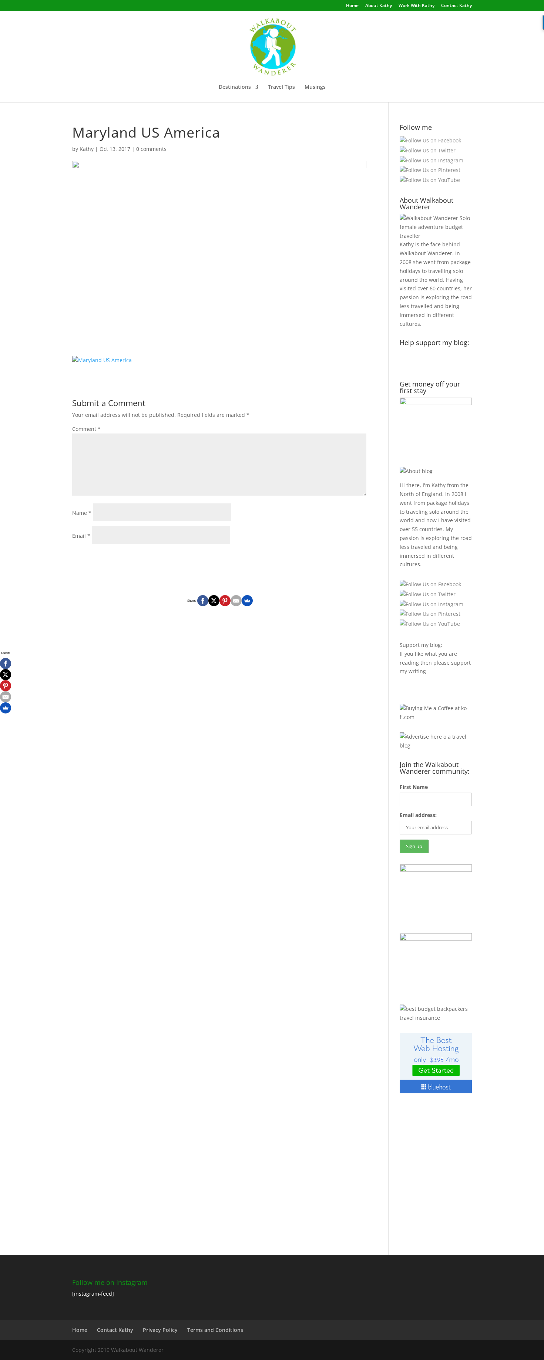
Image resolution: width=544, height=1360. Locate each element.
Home (352, 6)
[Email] (236, 600)
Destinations (235, 87)
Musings (315, 87)
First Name (414, 786)
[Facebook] (202, 600)
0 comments (151, 148)
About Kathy (378, 6)
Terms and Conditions (215, 1329)
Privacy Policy (160, 1329)
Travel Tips (281, 87)
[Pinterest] (225, 600)
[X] (213, 600)
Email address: (418, 815)
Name (81, 512)
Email (81, 535)
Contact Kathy (456, 6)
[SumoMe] (247, 600)
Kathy (87, 148)
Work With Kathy (416, 6)
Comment (86, 428)
